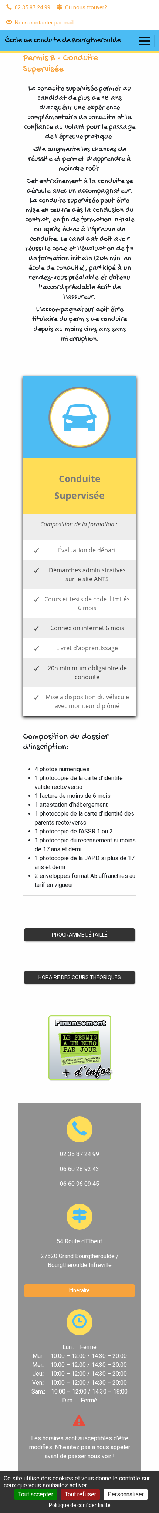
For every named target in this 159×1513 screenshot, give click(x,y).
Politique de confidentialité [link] (80, 1505)
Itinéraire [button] (79, 1290)
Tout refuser (80, 1494)
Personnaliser (126, 1494)
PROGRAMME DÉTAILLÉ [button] (80, 935)
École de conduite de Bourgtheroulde (62, 40)
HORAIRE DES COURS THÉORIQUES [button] (79, 977)
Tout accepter (35, 1494)
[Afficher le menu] (145, 41)
